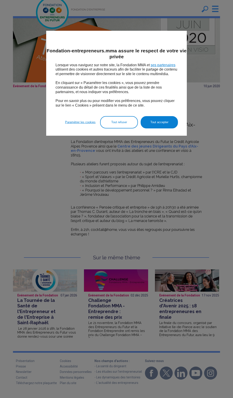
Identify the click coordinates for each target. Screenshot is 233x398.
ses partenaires (163, 65)
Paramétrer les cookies (80, 122)
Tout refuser (119, 122)
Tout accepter (159, 122)
